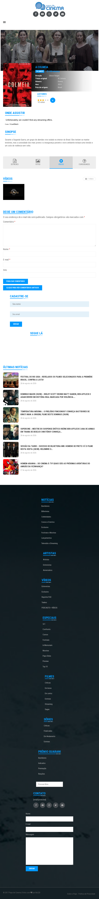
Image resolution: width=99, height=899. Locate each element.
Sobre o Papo (72, 894)
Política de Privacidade (87, 894)
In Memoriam (47, 645)
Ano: (37, 84)
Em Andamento (49, 736)
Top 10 (45, 666)
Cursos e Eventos (48, 522)
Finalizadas (48, 731)
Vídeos (61, 164)
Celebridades (46, 517)
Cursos (45, 634)
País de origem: (41, 87)
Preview (46, 661)
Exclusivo (44, 527)
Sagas (47, 709)
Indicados (42, 763)
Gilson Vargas (54, 76)
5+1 (44, 624)
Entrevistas (47, 565)
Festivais (46, 640)
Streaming (48, 704)
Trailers (44, 602)
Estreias (48, 699)
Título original (41, 78)
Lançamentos (46, 538)
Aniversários (47, 570)
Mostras (46, 650)
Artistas (46, 559)
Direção (38, 76)
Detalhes (15, 164)
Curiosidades (84, 164)
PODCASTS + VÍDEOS (49, 608)
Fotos (38, 164)
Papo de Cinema (15, 892)
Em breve (48, 688)
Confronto (47, 629)
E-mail (6, 259)
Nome (6, 249)
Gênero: (38, 81)
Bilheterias (45, 511)
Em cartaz (48, 693)
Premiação (42, 768)
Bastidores (45, 506)
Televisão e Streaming (49, 543)
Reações (41, 774)
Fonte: (7, 124)
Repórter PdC (47, 597)
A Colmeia (41, 67)
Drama (60, 81)
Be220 (38, 892)
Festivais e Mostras (48, 533)
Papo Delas (47, 656)
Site (5, 270)
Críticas (48, 683)
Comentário (9, 221)
